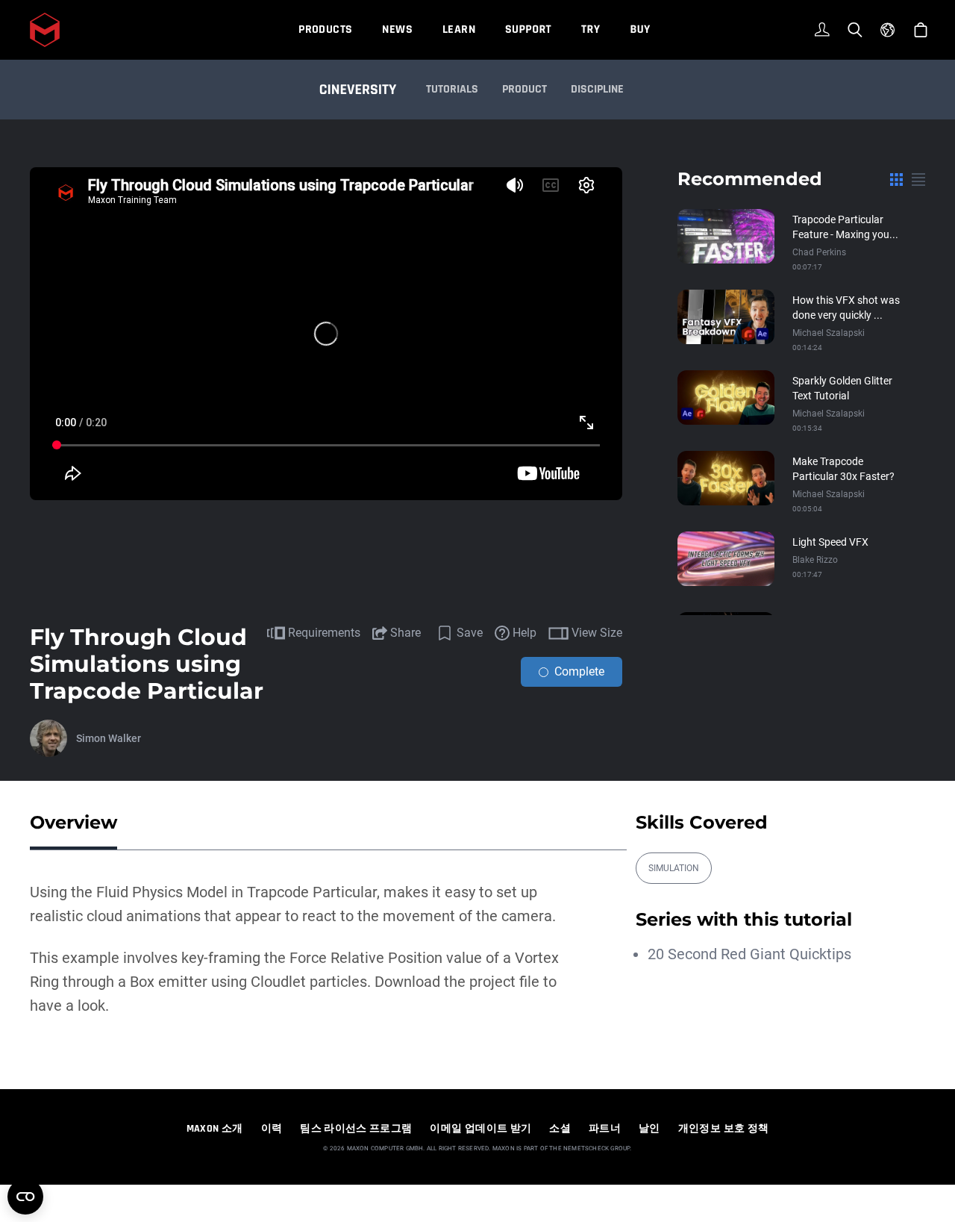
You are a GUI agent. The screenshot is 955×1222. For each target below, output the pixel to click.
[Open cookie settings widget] (25, 1197)
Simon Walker (108, 738)
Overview (73, 822)
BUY (640, 29)
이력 (272, 1128)
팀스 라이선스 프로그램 (356, 1128)
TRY (590, 29)
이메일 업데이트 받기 (480, 1128)
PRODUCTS (325, 29)
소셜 (560, 1128)
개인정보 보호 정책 (723, 1128)
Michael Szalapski (828, 333)
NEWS (397, 29)
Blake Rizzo (815, 560)
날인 (649, 1128)
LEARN (458, 29)
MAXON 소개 (215, 1128)
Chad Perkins (819, 252)
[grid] (896, 179)
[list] (918, 179)
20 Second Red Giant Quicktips (749, 954)
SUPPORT (528, 29)
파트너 (605, 1128)
